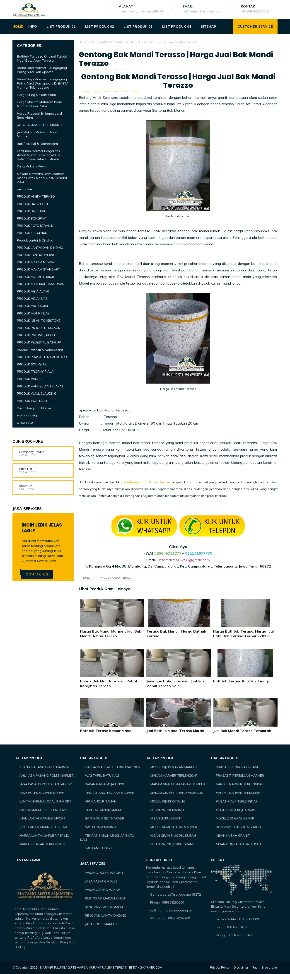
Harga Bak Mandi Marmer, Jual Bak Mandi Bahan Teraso (110, 633)
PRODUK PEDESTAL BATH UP (39, 342)
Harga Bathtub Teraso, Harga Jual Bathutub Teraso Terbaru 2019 (243, 633)
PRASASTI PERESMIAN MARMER (240, 775)
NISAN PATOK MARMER (167, 810)
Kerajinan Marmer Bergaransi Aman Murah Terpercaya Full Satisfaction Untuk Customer (38, 155)
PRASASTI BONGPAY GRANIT (238, 767)
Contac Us (37, 574)
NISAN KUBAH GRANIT (233, 836)
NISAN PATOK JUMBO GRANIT (172, 844)
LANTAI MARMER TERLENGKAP (42, 810)
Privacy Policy (220, 967)
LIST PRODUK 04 (176, 26)
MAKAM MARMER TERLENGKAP (173, 775)
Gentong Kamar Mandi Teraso (147, 482)
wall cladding (27, 415)
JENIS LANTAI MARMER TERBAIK (43, 827)
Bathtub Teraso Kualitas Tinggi (241, 681)
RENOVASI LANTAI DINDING (105, 916)
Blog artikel (270, 967)
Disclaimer (241, 967)
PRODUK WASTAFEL (32, 401)
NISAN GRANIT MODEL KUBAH (173, 836)
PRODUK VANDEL (30, 379)
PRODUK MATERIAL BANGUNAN (41, 284)
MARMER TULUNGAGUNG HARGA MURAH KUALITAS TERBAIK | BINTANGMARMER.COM (101, 967)
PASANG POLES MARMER (104, 873)
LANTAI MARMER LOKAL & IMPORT (45, 801)
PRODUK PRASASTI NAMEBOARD (42, 357)
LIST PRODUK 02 (99, 26)
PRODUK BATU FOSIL (33, 204)
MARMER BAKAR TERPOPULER (42, 844)
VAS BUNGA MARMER (101, 827)
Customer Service (255, 26)
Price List (25, 469)
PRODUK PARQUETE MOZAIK (38, 328)
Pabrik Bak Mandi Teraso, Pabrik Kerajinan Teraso (109, 683)
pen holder (25, 189)
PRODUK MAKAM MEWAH (36, 262)
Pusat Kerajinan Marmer (35, 408)
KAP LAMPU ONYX (99, 848)
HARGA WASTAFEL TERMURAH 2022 (112, 767)
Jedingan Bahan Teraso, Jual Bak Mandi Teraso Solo (175, 683)
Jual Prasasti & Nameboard (37, 143)
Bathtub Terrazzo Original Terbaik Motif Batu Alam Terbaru (42, 58)
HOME (17, 26)
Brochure (25, 486)
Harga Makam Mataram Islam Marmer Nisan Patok (39, 104)
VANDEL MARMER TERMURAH (238, 793)
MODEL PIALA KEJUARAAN (236, 810)
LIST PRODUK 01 (61, 26)
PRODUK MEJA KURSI (32, 299)
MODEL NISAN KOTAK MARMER (173, 827)
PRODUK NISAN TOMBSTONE (38, 320)
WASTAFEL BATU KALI (102, 775)
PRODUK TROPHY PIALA (35, 372)
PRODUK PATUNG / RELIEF (36, 335)
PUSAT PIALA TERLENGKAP (237, 801)
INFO (32, 26)
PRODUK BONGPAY (31, 218)
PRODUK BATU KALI (31, 211)
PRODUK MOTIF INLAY (33, 313)
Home (83, 42)
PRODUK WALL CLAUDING (36, 393)
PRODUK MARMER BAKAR (36, 277)
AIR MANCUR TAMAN (100, 801)
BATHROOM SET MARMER (104, 818)
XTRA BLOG (25, 423)
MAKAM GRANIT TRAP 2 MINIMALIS (176, 793)
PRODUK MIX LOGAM (32, 306)
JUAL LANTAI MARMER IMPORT (42, 818)
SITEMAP (208, 26)
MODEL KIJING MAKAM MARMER (174, 767)
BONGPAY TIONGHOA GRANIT (238, 827)
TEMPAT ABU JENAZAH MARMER (109, 793)
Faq (255, 967)
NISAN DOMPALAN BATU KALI (238, 844)
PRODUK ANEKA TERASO (106, 42)
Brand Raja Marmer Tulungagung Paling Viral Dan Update (42, 70)
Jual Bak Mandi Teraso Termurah (242, 730)
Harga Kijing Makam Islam (36, 95)
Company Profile (31, 452)
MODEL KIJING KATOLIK (167, 801)
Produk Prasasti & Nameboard (40, 350)
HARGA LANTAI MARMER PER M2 (44, 836)
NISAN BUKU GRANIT (166, 818)
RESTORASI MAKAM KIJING (105, 898)
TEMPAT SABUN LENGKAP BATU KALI (107, 838)
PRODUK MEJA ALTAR (33, 291)
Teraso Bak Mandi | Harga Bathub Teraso (176, 633)
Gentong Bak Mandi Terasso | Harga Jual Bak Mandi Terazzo (178, 81)
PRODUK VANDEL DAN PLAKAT (40, 386)
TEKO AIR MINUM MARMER (105, 810)
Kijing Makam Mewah (32, 166)
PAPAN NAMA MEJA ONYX (104, 784)
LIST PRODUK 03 (138, 26)
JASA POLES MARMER (101, 924)
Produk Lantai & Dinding (35, 240)
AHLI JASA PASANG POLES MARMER (46, 775)
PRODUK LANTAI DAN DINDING (40, 247)
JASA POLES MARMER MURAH (41, 793)
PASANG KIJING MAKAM (102, 890)
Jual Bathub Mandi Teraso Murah (175, 730)
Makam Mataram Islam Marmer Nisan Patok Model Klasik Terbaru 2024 (42, 178)
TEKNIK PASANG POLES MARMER (44, 767)
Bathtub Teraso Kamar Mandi (106, 730)
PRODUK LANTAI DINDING (36, 255)
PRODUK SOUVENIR (32, 364)
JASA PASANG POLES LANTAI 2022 (45, 784)
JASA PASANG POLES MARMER (40, 125)
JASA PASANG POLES (101, 881)
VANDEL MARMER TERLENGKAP (239, 784)
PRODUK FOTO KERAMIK (35, 226)
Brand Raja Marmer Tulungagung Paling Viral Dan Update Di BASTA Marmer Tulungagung (42, 83)
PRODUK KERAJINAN (32, 233)
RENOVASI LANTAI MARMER (106, 907)
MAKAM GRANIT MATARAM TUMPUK (177, 784)
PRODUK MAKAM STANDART (38, 269)
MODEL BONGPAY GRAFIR (235, 818)
